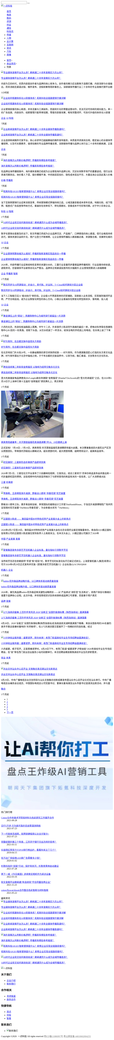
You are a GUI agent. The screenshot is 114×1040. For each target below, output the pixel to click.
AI (7, 118)
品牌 (3, 601)
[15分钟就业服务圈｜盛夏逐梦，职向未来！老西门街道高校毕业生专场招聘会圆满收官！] (45, 638)
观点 (9, 1012)
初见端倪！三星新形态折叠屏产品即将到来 (22, 468)
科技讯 (10, 31)
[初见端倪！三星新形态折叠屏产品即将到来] (23, 462)
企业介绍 (11, 980)
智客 (9, 1018)
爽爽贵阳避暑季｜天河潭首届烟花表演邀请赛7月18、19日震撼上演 (34, 442)
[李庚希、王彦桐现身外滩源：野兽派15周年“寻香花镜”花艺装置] (33, 493)
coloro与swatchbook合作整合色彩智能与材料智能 (24, 890)
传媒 (9, 35)
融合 (3, 689)
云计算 (10, 41)
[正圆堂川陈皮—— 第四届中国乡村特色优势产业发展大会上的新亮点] (36, 519)
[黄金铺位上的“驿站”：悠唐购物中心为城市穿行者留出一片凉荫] (33, 316)
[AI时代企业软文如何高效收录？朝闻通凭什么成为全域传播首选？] (34, 222)
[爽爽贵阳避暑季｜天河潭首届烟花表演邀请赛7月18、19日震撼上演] (32, 437)
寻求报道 (11, 996)
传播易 (9, 180)
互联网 (10, 45)
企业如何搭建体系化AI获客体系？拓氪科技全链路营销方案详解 (32, 103)
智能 (11, 211)
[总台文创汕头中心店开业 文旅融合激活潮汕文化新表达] (29, 669)
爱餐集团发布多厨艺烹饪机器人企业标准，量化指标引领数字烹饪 (33, 555)
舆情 (9, 55)
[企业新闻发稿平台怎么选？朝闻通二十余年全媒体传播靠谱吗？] (33, 129)
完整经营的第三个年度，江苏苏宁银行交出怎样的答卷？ (29, 842)
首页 (9, 11)
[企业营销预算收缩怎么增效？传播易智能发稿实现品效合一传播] (33, 253)
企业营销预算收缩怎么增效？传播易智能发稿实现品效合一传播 (32, 259)
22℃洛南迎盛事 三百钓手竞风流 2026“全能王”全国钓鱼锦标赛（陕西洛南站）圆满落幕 (43, 618)
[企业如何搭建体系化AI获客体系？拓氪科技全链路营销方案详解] (33, 98)
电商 (9, 15)
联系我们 (11, 984)
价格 (3, 180)
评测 (9, 21)
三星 (3, 482)
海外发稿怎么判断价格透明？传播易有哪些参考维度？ (27, 166)
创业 (9, 25)
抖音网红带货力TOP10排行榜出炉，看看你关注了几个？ (29, 850)
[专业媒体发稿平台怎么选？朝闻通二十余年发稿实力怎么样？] (32, 72)
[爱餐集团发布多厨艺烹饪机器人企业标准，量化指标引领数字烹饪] (34, 550)
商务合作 (11, 999)
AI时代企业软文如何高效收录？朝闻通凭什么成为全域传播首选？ (33, 228)
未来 (8, 658)
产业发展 (10, 539)
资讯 (9, 48)
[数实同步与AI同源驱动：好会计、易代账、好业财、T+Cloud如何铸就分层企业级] (42, 285)
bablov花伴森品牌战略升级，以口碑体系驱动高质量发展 (28, 586)
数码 (9, 18)
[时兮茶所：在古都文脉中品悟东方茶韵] (21, 341)
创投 (9, 1015)
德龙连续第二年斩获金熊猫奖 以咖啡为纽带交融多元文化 (29, 372)
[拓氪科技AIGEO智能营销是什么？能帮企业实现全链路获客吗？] (33, 191)
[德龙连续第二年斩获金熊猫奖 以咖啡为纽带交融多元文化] (30, 367)
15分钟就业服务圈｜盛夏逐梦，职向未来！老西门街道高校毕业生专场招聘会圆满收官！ (44, 643)
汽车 (9, 51)
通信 (9, 28)
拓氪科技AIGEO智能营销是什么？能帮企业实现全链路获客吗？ (32, 197)
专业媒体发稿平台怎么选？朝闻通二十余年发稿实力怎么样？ (31, 78)
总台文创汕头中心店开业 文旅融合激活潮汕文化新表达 (28, 674)
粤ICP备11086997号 (53, 1036)
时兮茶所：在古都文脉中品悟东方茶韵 (20, 347)
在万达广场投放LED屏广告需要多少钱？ (21, 858)
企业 (3, 118)
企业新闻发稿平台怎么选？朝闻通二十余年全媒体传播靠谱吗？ (32, 135)
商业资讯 (11, 63)
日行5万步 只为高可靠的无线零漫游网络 (21, 826)
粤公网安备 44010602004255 (77, 1036)
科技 (11, 118)
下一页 (10, 712)
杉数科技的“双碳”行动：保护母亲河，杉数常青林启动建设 (30, 866)
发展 (18, 539)
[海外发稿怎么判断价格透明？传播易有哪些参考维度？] (29, 160)
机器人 (4, 570)
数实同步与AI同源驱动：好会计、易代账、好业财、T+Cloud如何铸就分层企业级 (40, 290)
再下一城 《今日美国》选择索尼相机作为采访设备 (26, 874)
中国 (3, 539)
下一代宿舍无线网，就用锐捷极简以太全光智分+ (25, 834)
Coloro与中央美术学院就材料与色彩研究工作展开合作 (27, 818)
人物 (9, 38)
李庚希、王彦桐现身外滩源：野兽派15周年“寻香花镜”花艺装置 (32, 499)
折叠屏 (9, 482)
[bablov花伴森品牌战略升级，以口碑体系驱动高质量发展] (29, 581)
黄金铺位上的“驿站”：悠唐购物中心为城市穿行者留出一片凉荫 (32, 321)
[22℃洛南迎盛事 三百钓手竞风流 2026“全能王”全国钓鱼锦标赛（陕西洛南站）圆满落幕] (45, 612)
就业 (3, 658)
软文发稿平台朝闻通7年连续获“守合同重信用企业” (26, 882)
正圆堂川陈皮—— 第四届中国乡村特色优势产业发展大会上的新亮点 (34, 524)
